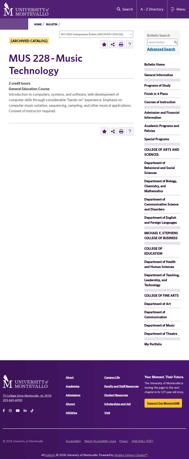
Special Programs (156, 139)
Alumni (70, 404)
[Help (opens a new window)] (129, 44)
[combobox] (96, 34)
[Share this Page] (112, 44)
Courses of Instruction (160, 102)
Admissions (73, 395)
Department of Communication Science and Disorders (161, 204)
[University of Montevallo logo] (26, 9)
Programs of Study (157, 85)
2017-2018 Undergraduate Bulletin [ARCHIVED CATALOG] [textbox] (92, 34)
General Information (158, 75)
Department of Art (157, 304)
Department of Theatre (160, 334)
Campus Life (112, 377)
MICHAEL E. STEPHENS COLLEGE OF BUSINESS (161, 235)
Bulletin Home (154, 64)
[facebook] (4, 410)
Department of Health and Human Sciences (160, 264)
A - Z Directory (152, 9)
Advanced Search (161, 49)
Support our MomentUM (163, 403)
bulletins (50, 455)
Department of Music (159, 325)
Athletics (71, 413)
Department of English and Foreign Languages (160, 220)
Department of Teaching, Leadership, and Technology (161, 280)
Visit (107, 413)
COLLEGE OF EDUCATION (153, 251)
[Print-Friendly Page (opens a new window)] (121, 44)
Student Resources (116, 395)
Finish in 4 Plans (156, 94)
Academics (72, 386)
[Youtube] (18, 410)
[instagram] (10, 410)
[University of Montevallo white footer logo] (25, 384)
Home (38, 24)
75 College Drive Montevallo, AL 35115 (27, 395)
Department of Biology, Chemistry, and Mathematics (160, 186)
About (70, 377)
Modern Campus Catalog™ (130, 455)
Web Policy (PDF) (142, 441)
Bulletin (51, 24)
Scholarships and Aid (117, 404)
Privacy (123, 441)
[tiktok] (32, 410)
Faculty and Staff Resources (121, 386)
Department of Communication (155, 314)
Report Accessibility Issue (100, 441)
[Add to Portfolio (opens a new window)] (104, 44)
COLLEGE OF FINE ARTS (161, 295)
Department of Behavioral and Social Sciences (159, 168)
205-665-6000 (12, 400)
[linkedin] (25, 410)
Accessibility (73, 441)
